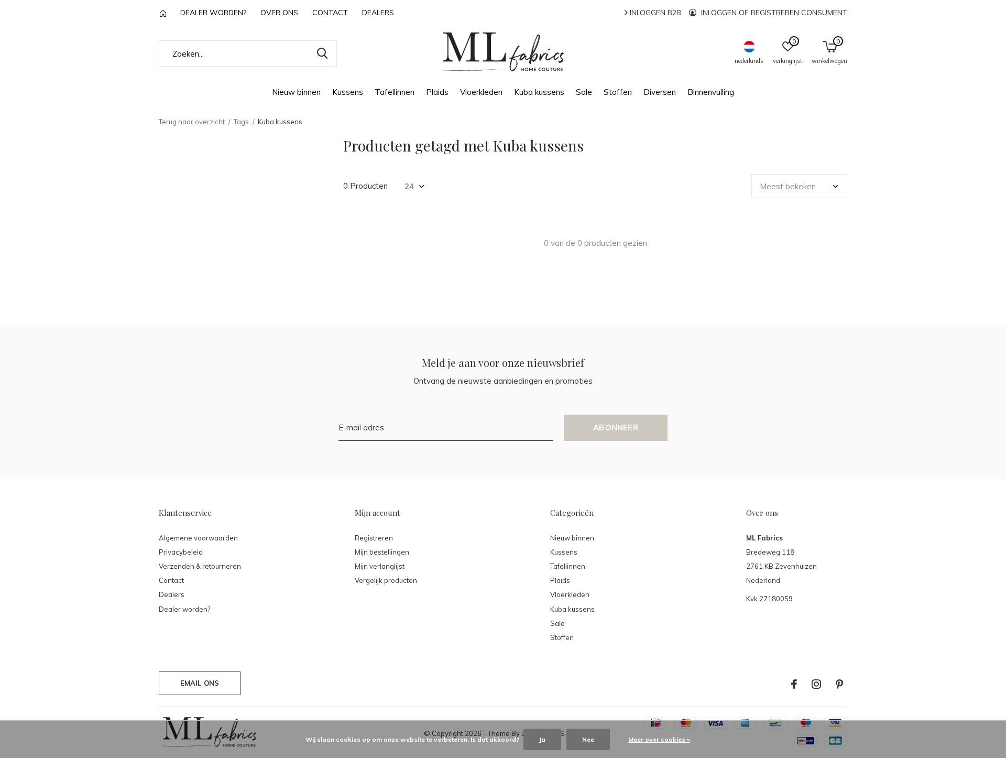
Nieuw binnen (296, 92)
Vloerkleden (481, 92)
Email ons (200, 683)
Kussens (347, 92)
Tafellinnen (394, 92)
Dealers (378, 12)
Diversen (659, 92)
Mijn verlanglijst (379, 566)
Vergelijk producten (386, 580)
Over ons (279, 12)
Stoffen (618, 92)
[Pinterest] (839, 684)
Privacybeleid (181, 552)
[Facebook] (794, 684)
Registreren (374, 538)
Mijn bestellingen (382, 552)
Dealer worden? (213, 12)
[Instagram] (816, 684)
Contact (330, 12)
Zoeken (322, 53)
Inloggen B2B (654, 12)
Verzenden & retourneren (200, 566)
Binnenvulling (710, 92)
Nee (588, 739)
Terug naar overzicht (192, 121)
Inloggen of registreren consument (773, 12)
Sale (584, 92)
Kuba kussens (539, 92)
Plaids (437, 92)
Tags (241, 121)
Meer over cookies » (659, 739)
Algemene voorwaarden (198, 538)
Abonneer (615, 427)
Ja (542, 739)
